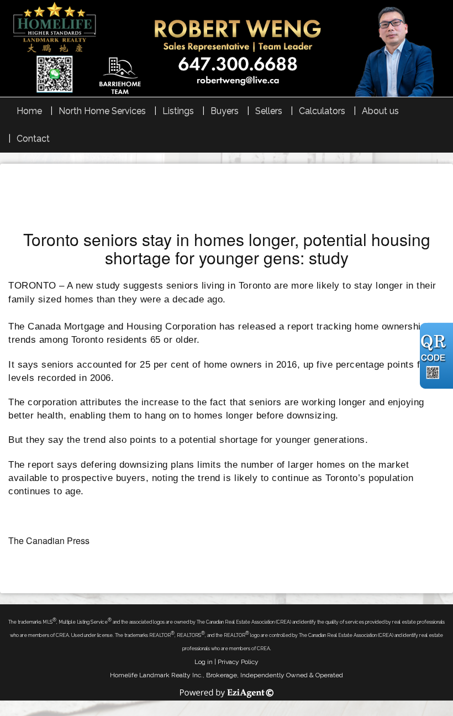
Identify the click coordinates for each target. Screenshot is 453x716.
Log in (203, 662)
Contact (33, 138)
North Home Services (102, 111)
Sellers (268, 111)
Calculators (322, 111)
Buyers (224, 111)
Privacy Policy (238, 662)
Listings (178, 111)
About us (380, 111)
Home (29, 111)
